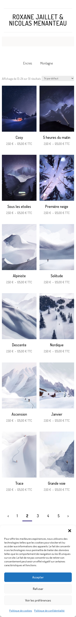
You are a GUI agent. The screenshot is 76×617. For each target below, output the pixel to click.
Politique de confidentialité (49, 610)
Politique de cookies (20, 610)
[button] (70, 531)
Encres (27, 63)
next (68, 516)
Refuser (38, 589)
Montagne (46, 63)
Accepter (38, 577)
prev (8, 516)
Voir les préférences (38, 600)
